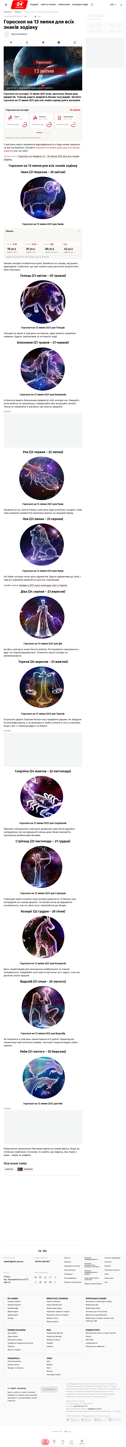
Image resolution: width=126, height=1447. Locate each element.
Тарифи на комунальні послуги (20, 1343)
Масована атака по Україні (57, 1315)
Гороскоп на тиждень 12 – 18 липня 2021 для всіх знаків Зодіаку (41, 158)
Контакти (108, 1262)
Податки (11, 1346)
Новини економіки (16, 1330)
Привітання (64, 5)
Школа (88, 1336)
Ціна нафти (12, 1333)
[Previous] (30, 132)
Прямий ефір (13, 1308)
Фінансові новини (15, 1340)
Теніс (49, 1368)
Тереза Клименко (19, 34)
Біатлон (50, 1371)
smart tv (100, 1419)
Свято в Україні (48, 5)
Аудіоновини (13, 1315)
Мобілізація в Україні (96, 1298)
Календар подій (80, 5)
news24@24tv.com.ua (13, 1261)
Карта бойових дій (54, 1305)
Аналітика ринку (14, 1361)
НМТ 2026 (89, 1340)
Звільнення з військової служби (99, 1301)
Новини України (14, 1305)
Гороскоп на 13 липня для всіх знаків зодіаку (41, 12)
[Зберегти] (75, 42)
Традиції (34, 5)
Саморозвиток (91, 1343)
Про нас (67, 1258)
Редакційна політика (72, 1266)
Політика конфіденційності (91, 1258)
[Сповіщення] (121, 4)
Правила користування (73, 1282)
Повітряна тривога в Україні (58, 1312)
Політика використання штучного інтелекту (91, 1265)
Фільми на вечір (53, 1340)
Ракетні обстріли (53, 1301)
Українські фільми (54, 1336)
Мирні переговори (54, 1308)
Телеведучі (68, 1274)
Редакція (67, 1262)
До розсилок (49, 1389)
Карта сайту (109, 1278)
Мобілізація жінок (93, 1308)
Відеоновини (13, 1312)
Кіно (49, 1330)
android (72, 1419)
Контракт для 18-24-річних (96, 1312)
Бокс (48, 1361)
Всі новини (13, 1298)
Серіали (50, 1346)
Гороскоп (18, 12)
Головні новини (14, 1301)
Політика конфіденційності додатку (91, 1272)
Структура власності (112, 1270)
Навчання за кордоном (95, 1346)
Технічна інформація (112, 1258)
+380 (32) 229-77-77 (80, 1406)
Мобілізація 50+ (92, 1305)
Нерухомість (14, 1358)
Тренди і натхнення (15, 1368)
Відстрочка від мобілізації (96, 1315)
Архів (107, 1274)
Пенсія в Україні (14, 1350)
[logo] (19, 4)
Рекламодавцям (70, 1278)
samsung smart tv (114, 1419)
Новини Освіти (93, 1330)
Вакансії (108, 1266)
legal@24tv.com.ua (95, 1409)
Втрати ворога (52, 1321)
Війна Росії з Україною (57, 1298)
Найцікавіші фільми (55, 1333)
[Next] (56, 132)
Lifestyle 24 (8, 12)
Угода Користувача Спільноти (91, 1279)
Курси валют (13, 1336)
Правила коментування (93, 1284)
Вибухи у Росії (52, 1318)
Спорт (49, 1358)
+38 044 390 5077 (42, 1261)
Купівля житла (13, 1365)
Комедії (50, 1343)
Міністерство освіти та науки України (101, 1333)
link (35, 1277)
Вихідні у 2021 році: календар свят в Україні (43, 585)
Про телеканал (69, 1270)
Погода (10, 1318)
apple (86, 1419)
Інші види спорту (53, 1375)
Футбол (50, 1365)
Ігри (106, 1282)
